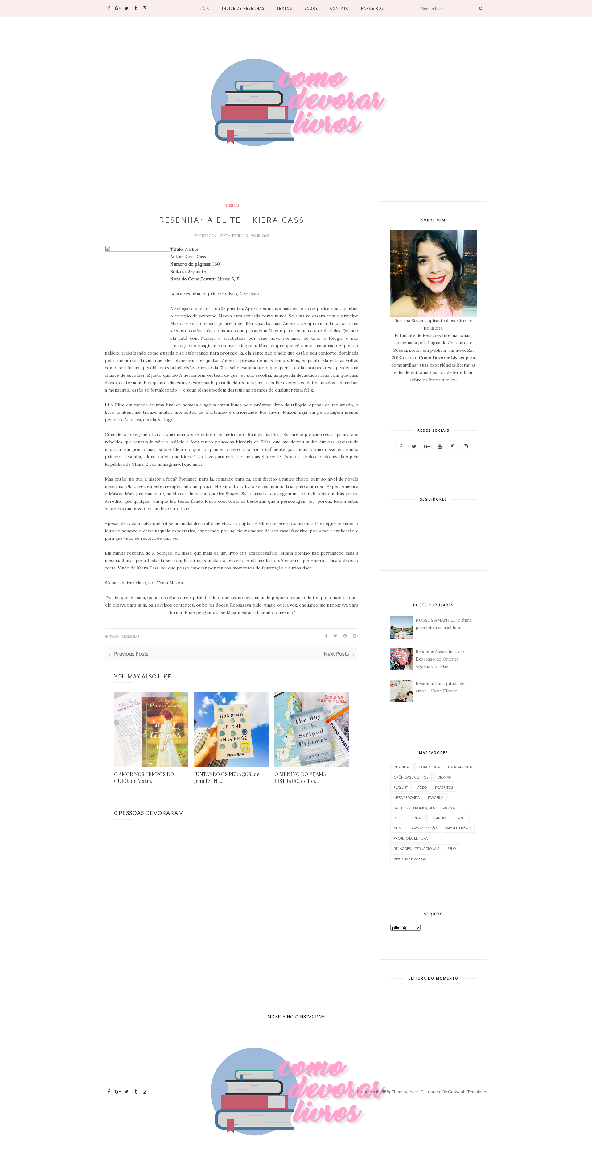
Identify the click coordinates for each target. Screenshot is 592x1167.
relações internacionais (416, 848)
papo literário (458, 828)
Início (203, 8)
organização (424, 828)
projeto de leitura (411, 838)
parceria (435, 797)
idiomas (444, 777)
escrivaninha (460, 767)
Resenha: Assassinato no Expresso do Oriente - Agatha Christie (441, 659)
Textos (284, 8)
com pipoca (429, 767)
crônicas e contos (411, 777)
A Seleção (249, 293)
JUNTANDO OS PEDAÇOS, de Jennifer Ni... (226, 777)
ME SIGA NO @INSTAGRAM (296, 1016)
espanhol (439, 818)
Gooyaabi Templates (467, 1091)
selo (451, 848)
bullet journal (408, 818)
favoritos (444, 787)
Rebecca (208, 235)
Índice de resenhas (243, 8)
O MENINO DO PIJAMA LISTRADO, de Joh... (300, 777)
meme (399, 828)
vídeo (422, 787)
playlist (401, 787)
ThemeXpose (404, 1091)
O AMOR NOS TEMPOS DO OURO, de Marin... (144, 777)
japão (461, 818)
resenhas (232, 205)
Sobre (311, 8)
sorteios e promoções (414, 808)
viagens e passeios (410, 859)
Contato (339, 8)
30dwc (449, 808)
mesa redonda (407, 797)
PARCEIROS (372, 8)
